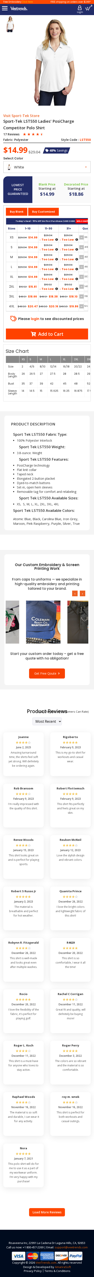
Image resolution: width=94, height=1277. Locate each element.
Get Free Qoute (46, 673)
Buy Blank (16, 211)
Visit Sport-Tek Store (21, 116)
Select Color (13, 158)
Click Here (27, 1)
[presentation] (75, 593)
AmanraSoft (63, 1267)
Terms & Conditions (57, 1271)
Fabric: (8, 139)
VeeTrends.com (46, 1263)
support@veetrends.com (71, 1247)
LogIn (80, 12)
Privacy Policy (33, 1271)
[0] (88, 8)
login (35, 319)
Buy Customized (43, 211)
